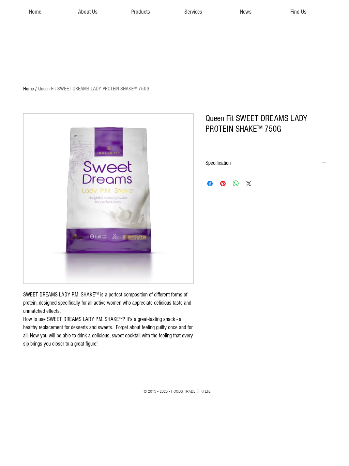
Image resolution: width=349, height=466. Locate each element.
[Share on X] (249, 183)
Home (28, 89)
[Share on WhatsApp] (236, 183)
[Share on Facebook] (210, 183)
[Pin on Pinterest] (223, 183)
